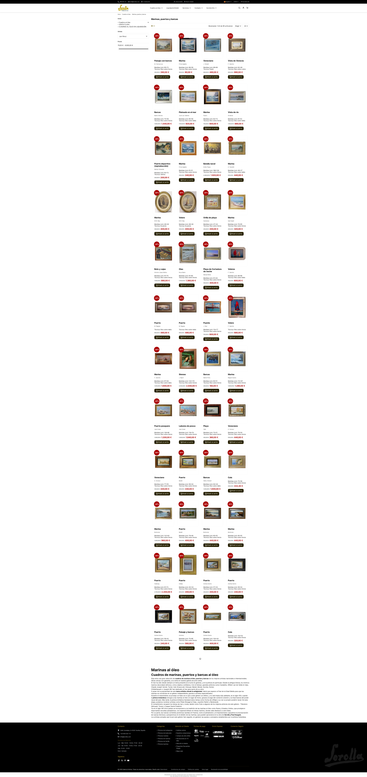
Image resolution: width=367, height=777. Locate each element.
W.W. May (157, 221)
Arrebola (230, 115)
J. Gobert (206, 64)
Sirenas (182, 374)
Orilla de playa (210, 217)
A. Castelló (231, 167)
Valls (204, 429)
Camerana (206, 221)
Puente (206, 323)
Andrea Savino (207, 583)
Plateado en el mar (187, 112)
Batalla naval (209, 164)
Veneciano (208, 61)
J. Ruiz (205, 326)
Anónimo (181, 635)
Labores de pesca (187, 426)
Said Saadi (231, 221)
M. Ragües (157, 326)
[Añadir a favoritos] (172, 35)
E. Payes (230, 687)
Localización (146, 1)
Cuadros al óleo (124, 22)
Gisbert (156, 687)
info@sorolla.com (134, 1)
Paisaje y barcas (186, 632)
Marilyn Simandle (159, 169)
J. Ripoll (181, 377)
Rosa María (182, 272)
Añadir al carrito (163, 77)
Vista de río (233, 112)
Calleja (181, 583)
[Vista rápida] (172, 38)
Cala (230, 477)
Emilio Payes (207, 167)
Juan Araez (157, 429)
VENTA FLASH (124, 24)
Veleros (231, 269)
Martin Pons (206, 377)
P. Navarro (182, 687)
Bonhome (157, 532)
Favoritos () (245, 1)
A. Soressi (231, 429)
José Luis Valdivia (184, 115)
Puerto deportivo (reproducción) (162, 165)
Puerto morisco (161, 735)
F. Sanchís (231, 64)
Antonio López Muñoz (160, 272)
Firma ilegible (183, 64)
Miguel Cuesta (232, 377)
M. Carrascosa (158, 64)
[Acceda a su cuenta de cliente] (243, 8)
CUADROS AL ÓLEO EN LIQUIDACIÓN (132, 27)
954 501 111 (123, 1)
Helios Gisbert (207, 481)
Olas (181, 269)
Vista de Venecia (236, 61)
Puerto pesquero (162, 426)
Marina (182, 61)
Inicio (119, 18)
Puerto (205, 115)
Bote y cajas (160, 269)
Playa (206, 426)
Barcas (157, 112)
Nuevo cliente (189, 1)
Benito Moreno (158, 115)
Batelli (180, 481)
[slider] (118, 49)
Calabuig (156, 583)
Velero (182, 217)
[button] (148, 22)
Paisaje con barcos (163, 61)
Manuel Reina (207, 274)
